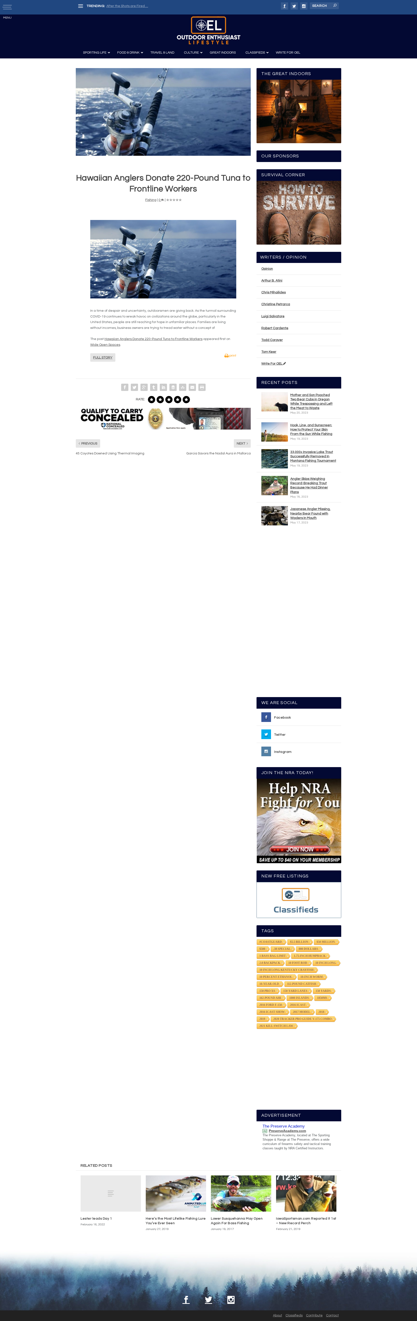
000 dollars (308, 949)
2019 (262, 1019)
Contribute (314, 1315)
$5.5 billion (299, 942)
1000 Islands (299, 998)
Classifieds (294, 1315)
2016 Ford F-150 (270, 1005)
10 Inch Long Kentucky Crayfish (286, 970)
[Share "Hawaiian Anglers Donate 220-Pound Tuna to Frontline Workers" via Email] (192, 387)
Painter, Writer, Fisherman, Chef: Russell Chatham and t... (150, 6)
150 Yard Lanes (295, 991)
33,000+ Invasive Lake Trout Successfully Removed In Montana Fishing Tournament (313, 456)
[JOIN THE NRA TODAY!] (299, 821)
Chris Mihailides (273, 292)
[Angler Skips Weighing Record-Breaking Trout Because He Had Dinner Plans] (274, 485)
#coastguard (270, 942)
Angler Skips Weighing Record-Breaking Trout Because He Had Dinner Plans (309, 485)
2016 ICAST (298, 1005)
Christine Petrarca (275, 304)
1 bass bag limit (272, 956)
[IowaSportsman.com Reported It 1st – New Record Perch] (306, 1193)
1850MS (322, 998)
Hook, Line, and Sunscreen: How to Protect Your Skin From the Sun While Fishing (311, 430)
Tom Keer (268, 351)
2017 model (301, 1012)
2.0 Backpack (269, 963)
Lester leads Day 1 (96, 1218)
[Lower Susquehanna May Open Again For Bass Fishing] (241, 1193)
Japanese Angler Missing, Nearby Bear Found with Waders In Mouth (310, 513)
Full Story (102, 357)
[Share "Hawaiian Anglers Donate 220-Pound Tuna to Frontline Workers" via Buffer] (173, 387)
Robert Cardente (274, 328)
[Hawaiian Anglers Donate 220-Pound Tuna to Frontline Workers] (163, 112)
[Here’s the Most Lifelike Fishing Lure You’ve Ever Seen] (176, 1193)
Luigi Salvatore (273, 316)
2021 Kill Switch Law (276, 1026)
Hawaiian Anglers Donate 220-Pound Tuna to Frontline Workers (153, 339)
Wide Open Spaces (105, 344)
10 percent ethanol (275, 977)
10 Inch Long (325, 963)
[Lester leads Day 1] (111, 1193)
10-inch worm (311, 977)
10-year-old (269, 984)
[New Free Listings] (299, 900)
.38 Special (282, 949)
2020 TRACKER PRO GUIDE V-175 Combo (302, 1019)
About (277, 1315)
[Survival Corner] (299, 212)
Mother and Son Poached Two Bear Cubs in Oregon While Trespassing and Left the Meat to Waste (311, 401)
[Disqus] (163, 532)
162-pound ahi (270, 998)
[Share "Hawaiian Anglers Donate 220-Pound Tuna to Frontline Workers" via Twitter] (134, 387)
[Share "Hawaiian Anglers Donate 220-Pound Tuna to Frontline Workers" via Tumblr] (154, 387)
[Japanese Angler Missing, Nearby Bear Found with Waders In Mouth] (274, 515)
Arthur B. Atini (271, 280)
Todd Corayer (272, 340)
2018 (321, 1012)
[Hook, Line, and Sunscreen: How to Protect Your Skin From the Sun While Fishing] (274, 432)
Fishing (150, 200)
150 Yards (323, 991)
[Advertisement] (299, 613)
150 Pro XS (267, 991)
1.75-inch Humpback (310, 956)
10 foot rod (297, 963)
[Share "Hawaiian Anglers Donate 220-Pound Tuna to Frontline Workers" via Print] (202, 387)
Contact (332, 1315)
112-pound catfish (301, 984)
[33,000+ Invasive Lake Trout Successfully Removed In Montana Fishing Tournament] (274, 458)
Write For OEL (272, 363)
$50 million (326, 942)
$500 (262, 949)
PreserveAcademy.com (287, 1131)
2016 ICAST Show (272, 1012)
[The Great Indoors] (299, 111)
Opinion (267, 268)
